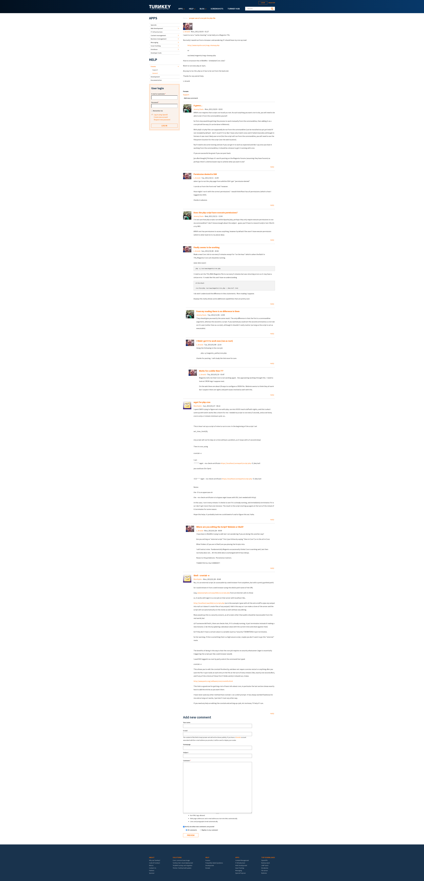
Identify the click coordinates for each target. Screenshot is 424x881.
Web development (157, 28)
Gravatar (238, 737)
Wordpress (264, 868)
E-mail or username (158, 94)
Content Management (242, 860)
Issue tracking (156, 46)
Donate (207, 868)
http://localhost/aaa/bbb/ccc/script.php (209, 603)
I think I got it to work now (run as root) (214, 341)
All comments (192, 830)
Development (155, 77)
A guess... (198, 105)
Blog (201, 8)
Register (272, 3)
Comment (187, 760)
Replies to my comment (210, 830)
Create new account (161, 117)
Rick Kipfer (198, 406)
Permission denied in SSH (205, 174)
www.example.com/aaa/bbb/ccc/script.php (213, 593)
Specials (154, 25)
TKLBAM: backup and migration (182, 865)
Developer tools (156, 53)
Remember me (158, 111)
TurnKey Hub (234, 8)
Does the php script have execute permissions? (216, 212)
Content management (158, 35)
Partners (151, 871)
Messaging (154, 42)
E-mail (185, 730)
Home (185, 18)
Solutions (177, 857)
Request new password (162, 120)
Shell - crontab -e (201, 575)
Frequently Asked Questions (214, 863)
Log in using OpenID (161, 115)
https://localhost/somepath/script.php (236, 463)
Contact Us (152, 868)
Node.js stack (265, 863)
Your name (186, 722)
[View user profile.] (187, 26)
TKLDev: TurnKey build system (182, 868)
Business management (159, 39)
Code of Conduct (154, 863)
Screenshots (217, 8)
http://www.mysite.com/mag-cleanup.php (203, 45)
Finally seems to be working (207, 247)
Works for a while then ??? (211, 371)
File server (264, 871)
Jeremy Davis (198, 109)
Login (263, 3)
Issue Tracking (239, 868)
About (151, 857)
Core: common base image (181, 860)
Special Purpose (240, 873)
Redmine (264, 873)
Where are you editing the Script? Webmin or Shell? (220, 527)
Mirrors (151, 865)
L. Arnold (186, 31)
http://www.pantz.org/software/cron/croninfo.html (213, 681)
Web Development (241, 865)
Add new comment (191, 98)
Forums (153, 66)
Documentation (156, 80)
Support (186, 95)
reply (272, 167)
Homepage (186, 744)
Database (154, 49)
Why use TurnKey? (154, 860)
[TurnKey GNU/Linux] (160, 9)
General (155, 73)
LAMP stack (264, 865)
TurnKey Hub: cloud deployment (183, 863)
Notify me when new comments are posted (199, 827)
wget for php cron (202, 402)
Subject (185, 752)
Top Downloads (268, 857)
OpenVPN (264, 860)
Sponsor (151, 873)
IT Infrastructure (156, 32)
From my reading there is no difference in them (217, 311)
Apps (180, 8)
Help (190, 8)
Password (155, 102)
